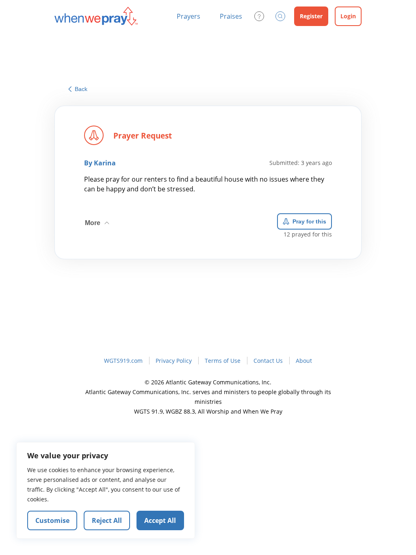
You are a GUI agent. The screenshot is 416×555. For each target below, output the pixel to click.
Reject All (107, 520)
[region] (105, 490)
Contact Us (268, 360)
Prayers (188, 16)
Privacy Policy (174, 360)
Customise (52, 520)
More (98, 219)
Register (311, 16)
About (304, 360)
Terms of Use (222, 360)
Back (81, 89)
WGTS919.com (123, 360)
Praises (231, 16)
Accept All (160, 520)
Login (348, 16)
